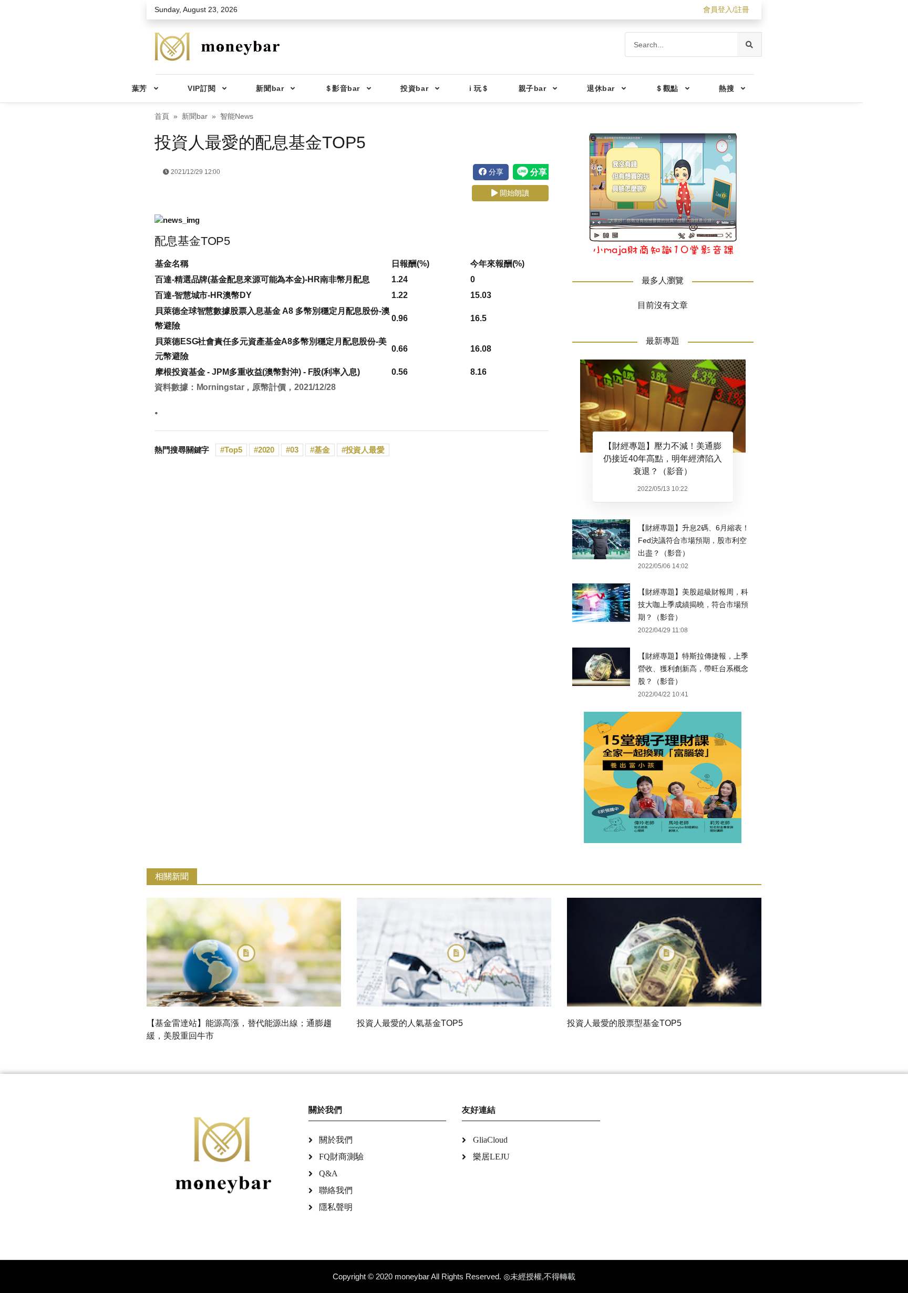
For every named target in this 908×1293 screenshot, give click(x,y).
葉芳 (139, 88)
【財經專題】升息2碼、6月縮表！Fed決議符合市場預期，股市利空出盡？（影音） (693, 540)
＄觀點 (666, 88)
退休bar (601, 88)
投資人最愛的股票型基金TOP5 (624, 1023)
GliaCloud (490, 1139)
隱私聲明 (336, 1207)
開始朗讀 (513, 193)
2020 (266, 449)
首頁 (161, 116)
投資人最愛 (365, 449)
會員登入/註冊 (726, 9)
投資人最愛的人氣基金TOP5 (410, 1023)
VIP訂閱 (201, 88)
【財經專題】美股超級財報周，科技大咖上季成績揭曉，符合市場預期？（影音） (693, 604)
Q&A (328, 1173)
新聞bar (270, 88)
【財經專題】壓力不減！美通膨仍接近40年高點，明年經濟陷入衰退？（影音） (662, 459)
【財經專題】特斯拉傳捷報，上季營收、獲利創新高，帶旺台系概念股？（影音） (693, 668)
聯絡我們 (336, 1190)
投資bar (414, 88)
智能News (236, 116)
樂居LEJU (491, 1156)
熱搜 (726, 88)
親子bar (532, 88)
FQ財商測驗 (341, 1156)
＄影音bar (342, 88)
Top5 (233, 449)
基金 (322, 449)
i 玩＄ (479, 88)
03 (294, 449)
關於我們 (336, 1139)
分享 (495, 172)
